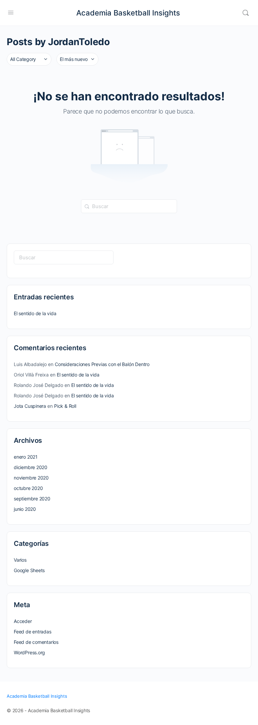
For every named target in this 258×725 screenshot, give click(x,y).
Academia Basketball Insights (128, 12)
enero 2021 (26, 457)
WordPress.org (29, 652)
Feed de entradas (32, 631)
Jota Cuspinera (30, 406)
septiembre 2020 (32, 498)
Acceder (23, 621)
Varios (20, 560)
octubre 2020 (28, 488)
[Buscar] (246, 13)
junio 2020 (25, 509)
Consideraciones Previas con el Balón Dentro (102, 364)
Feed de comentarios (36, 642)
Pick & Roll (65, 406)
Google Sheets (29, 570)
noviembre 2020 (31, 478)
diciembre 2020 (30, 467)
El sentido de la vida (35, 313)
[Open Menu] (11, 12)
